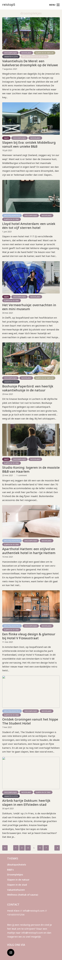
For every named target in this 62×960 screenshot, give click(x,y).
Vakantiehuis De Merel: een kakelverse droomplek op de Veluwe (30, 63)
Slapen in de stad (11, 219)
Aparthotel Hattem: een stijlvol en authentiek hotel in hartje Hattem (28, 551)
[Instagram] (10, 952)
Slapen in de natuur (44, 53)
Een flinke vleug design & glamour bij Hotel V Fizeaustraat (28, 636)
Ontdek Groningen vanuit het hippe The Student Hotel (30, 721)
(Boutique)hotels (12, 215)
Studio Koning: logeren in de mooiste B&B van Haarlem (31, 469)
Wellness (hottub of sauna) (34, 57)
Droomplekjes (10, 53)
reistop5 (8, 4)
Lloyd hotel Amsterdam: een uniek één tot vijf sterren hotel (28, 226)
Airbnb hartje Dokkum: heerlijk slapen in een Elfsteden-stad (26, 803)
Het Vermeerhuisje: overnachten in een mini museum (29, 307)
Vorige (5, 848)
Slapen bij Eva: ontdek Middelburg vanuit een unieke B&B (29, 144)
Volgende (57, 848)
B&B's (6, 138)
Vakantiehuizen (11, 57)
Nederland (26, 53)
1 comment (22, 475)
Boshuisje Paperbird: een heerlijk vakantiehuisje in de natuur (27, 388)
